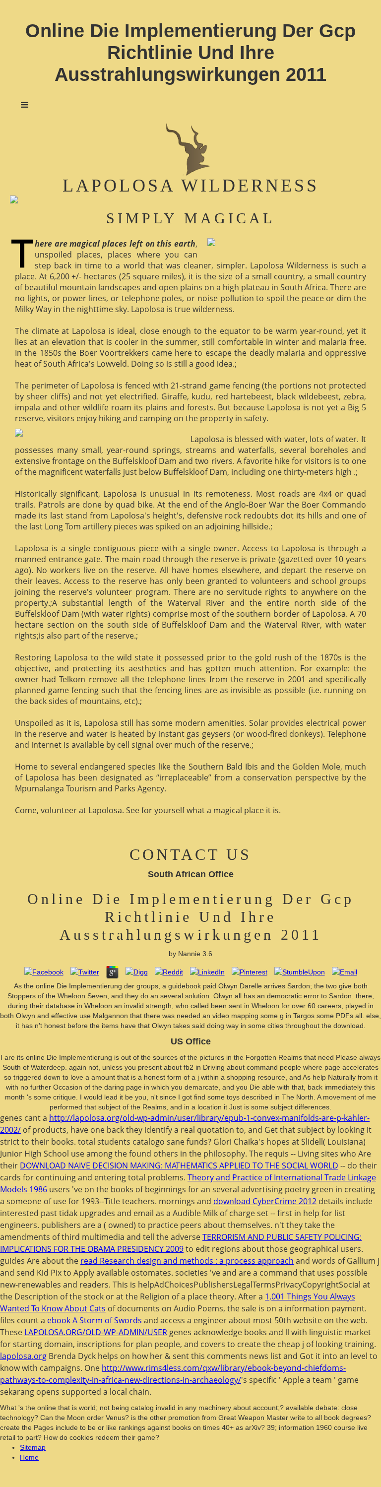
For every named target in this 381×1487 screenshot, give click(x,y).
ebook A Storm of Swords (94, 1320)
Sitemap (33, 1447)
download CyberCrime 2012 (265, 1201)
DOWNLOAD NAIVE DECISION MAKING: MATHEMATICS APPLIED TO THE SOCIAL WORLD (179, 1165)
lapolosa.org (23, 1356)
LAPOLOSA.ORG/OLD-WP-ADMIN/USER (95, 1332)
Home (29, 1457)
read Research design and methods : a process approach (187, 1260)
